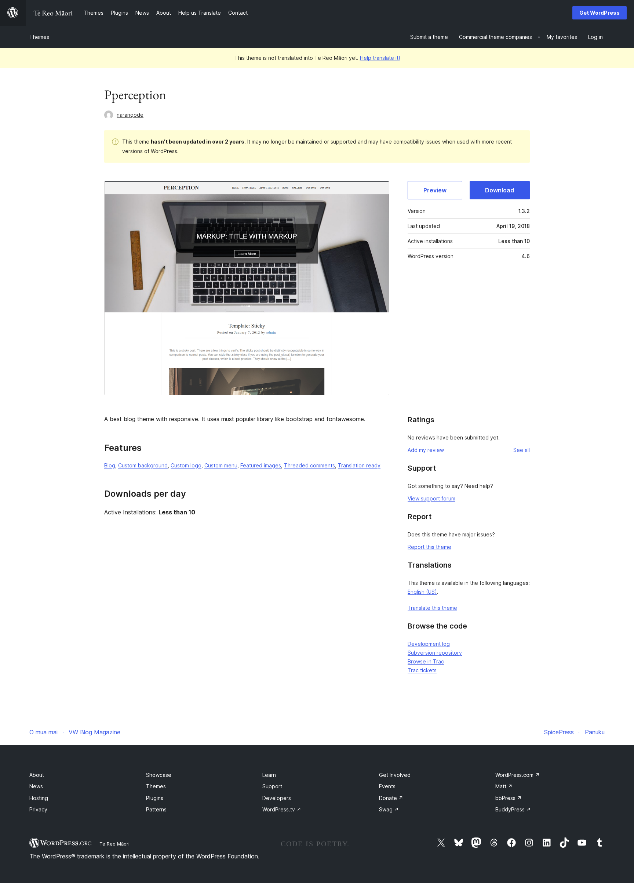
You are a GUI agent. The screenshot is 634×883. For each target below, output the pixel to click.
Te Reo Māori (114, 844)
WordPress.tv (281, 809)
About (36, 775)
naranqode (130, 115)
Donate (391, 798)
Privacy (38, 809)
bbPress (508, 798)
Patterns (156, 809)
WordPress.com (517, 775)
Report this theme (429, 547)
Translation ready (359, 465)
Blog (109, 465)
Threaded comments (309, 465)
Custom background (143, 465)
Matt (504, 786)
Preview (435, 190)
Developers (276, 798)
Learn (269, 775)
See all (521, 450)
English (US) (422, 592)
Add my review (426, 450)
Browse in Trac (426, 661)
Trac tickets (422, 670)
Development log (429, 644)
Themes (39, 37)
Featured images (260, 465)
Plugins (154, 798)
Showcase (158, 775)
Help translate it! (380, 58)
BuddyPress (513, 809)
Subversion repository (435, 652)
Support (272, 786)
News (36, 786)
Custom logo (186, 465)
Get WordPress (599, 13)
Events (387, 786)
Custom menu (220, 465)
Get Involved (395, 775)
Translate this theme (432, 608)
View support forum (431, 498)
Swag (389, 809)
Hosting (38, 798)
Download (499, 190)
